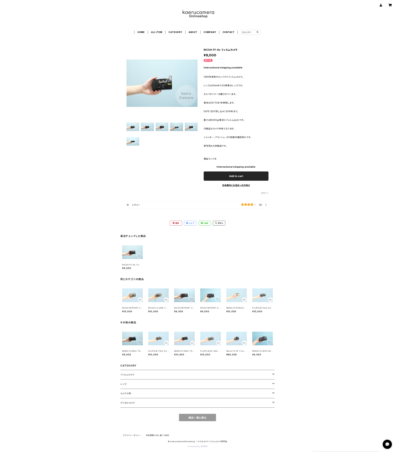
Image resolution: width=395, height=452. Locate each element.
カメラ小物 (125, 393)
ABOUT (193, 32)
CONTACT (228, 32)
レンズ (123, 384)
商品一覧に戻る (197, 417)
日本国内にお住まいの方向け (236, 185)
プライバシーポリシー (132, 435)
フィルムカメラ (127, 374)
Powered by (194, 446)
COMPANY (210, 32)
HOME (141, 32)
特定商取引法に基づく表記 (157, 435)
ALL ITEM (156, 32)
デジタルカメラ (127, 402)
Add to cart (236, 176)
